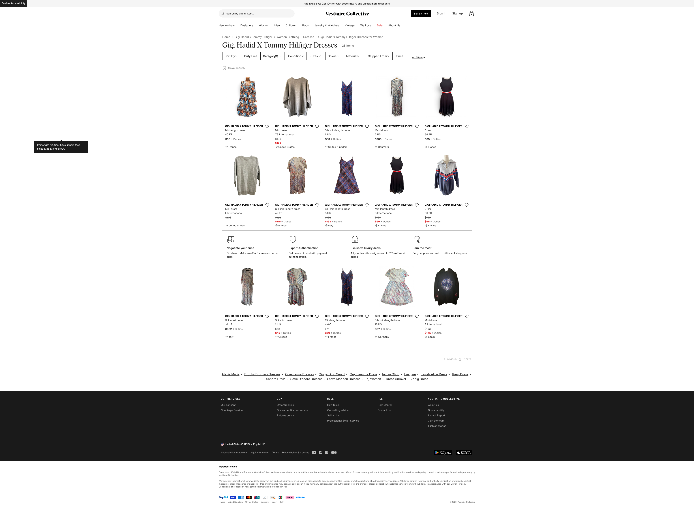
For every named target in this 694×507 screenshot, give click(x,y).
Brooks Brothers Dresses (262, 374)
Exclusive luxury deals (366, 248)
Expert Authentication (303, 248)
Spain (274, 502)
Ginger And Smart (332, 374)
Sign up (457, 13)
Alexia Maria (230, 374)
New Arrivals (227, 25)
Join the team (436, 421)
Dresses (308, 37)
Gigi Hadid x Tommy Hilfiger (253, 37)
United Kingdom (235, 502)
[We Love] (374, 25)
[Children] (299, 25)
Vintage (349, 25)
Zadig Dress (419, 379)
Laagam (410, 374)
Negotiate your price (240, 248)
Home (226, 37)
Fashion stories (437, 426)
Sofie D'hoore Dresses (306, 379)
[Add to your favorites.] (267, 126)
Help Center (385, 405)
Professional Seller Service (343, 421)
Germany (265, 502)
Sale (380, 25)
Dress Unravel (396, 379)
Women (264, 25)
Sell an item (421, 13)
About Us (394, 25)
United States (251, 502)
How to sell (333, 405)
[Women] (271, 25)
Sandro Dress (276, 379)
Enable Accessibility (13, 3)
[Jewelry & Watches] (341, 25)
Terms (275, 452)
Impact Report (436, 415)
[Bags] (311, 25)
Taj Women (373, 379)
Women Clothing (288, 37)
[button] (471, 13)
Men (277, 25)
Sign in (441, 13)
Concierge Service (232, 410)
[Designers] (256, 25)
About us (433, 405)
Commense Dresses (299, 374)
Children (291, 25)
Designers (246, 25)
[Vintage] (357, 25)
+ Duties (236, 139)
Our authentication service (292, 410)
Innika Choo (390, 374)
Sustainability (436, 410)
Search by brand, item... (240, 13)
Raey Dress (460, 374)
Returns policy (285, 415)
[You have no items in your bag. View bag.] (471, 13)
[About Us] (403, 25)
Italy (282, 502)
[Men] (282, 25)
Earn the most (422, 248)
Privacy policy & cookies (295, 452)
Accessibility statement (234, 452)
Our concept (228, 405)
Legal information (259, 452)
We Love (365, 25)
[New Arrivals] (237, 25)
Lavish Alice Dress (434, 374)
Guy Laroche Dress (363, 374)
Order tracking (285, 405)
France (222, 502)
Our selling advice (337, 410)
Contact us (384, 410)
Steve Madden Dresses (343, 379)
